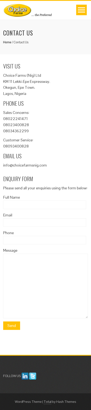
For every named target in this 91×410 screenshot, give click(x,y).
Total (47, 401)
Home (7, 42)
